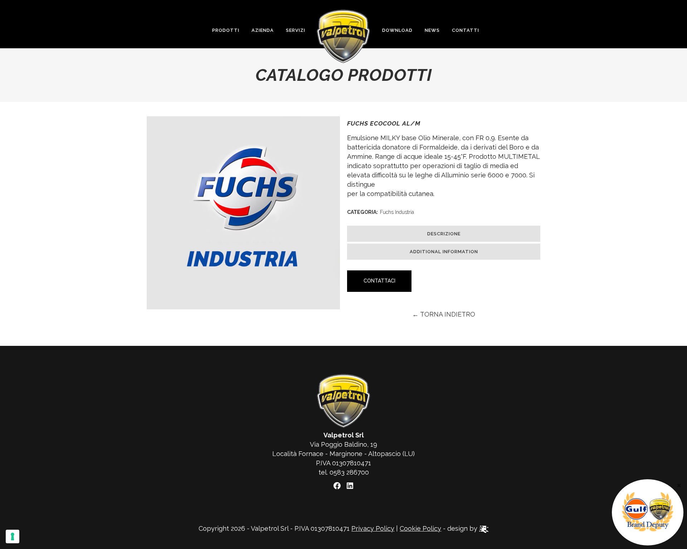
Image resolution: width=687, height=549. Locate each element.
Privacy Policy (372, 528)
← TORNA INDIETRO (443, 314)
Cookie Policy (420, 528)
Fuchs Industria (397, 212)
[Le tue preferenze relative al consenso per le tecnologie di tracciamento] (12, 536)
